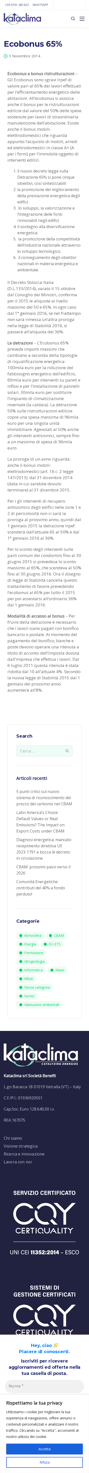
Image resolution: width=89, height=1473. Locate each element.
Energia (30, 944)
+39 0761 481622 (17, 5)
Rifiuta (45, 1462)
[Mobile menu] (82, 18)
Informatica (33, 970)
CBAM (59, 935)
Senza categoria (37, 987)
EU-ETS (55, 944)
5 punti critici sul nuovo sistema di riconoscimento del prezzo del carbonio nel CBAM (44, 798)
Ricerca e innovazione (24, 1154)
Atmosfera (32, 935)
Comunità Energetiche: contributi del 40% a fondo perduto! (40, 888)
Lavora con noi (18, 1162)
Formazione (34, 952)
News (60, 970)
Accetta (45, 1449)
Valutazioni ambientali (41, 1004)
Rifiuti (28, 978)
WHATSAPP (40, 5)
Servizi (29, 996)
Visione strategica (21, 1146)
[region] (44, 1434)
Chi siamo (13, 1138)
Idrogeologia (34, 961)
